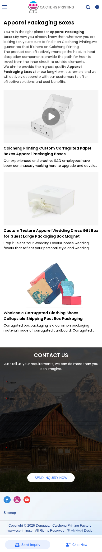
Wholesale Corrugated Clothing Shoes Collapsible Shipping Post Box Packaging (43, 315)
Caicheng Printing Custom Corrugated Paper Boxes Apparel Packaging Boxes (48, 151)
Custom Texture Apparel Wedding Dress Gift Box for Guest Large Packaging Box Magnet (51, 233)
